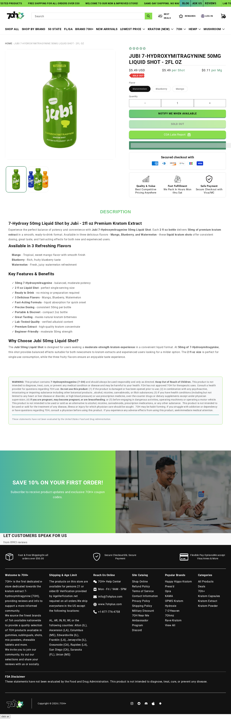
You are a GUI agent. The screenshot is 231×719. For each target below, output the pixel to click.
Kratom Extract (207, 601)
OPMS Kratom (174, 601)
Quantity (133, 96)
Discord (137, 630)
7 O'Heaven (172, 610)
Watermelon (142, 89)
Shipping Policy (142, 605)
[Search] (148, 16)
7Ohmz (169, 615)
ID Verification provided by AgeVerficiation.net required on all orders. (68, 596)
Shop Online (140, 581)
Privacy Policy (141, 601)
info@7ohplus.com (110, 596)
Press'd (169, 586)
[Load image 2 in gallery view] (38, 179)
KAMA (169, 596)
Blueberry (163, 89)
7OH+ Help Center (109, 581)
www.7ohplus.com (110, 604)
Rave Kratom (173, 620)
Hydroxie (170, 605)
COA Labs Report (175, 134)
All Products (206, 581)
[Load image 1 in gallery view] (16, 179)
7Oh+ (201, 591)
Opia (168, 591)
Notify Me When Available (177, 113)
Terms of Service (143, 591)
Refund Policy (141, 586)
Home (8, 43)
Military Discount (143, 610)
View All (170, 625)
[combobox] (91, 16)
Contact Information (145, 596)
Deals (201, 586)
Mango (182, 89)
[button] (138, 48)
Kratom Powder (208, 605)
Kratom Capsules (209, 596)
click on (5, 716)
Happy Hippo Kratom (178, 581)
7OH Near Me (140, 615)
